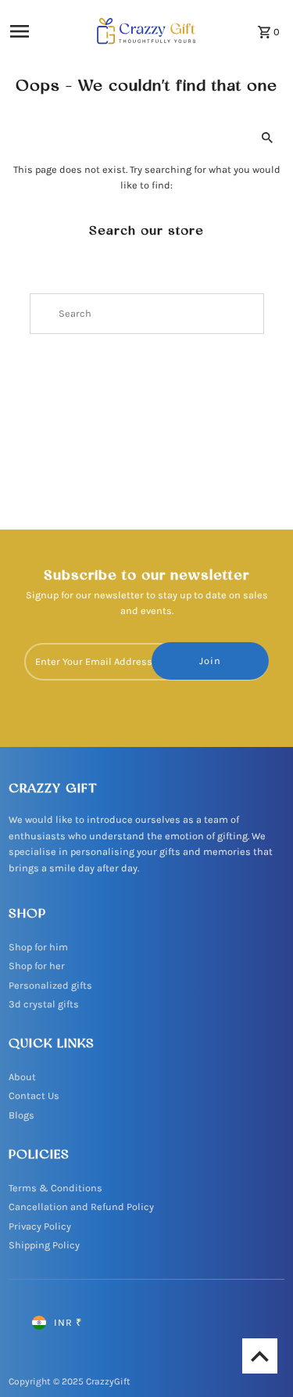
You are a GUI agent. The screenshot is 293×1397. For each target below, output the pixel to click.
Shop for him (38, 947)
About (22, 1077)
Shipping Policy (44, 1245)
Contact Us (34, 1095)
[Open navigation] (34, 31)
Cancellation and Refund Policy (81, 1206)
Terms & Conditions (55, 1188)
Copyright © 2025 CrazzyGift (69, 1381)
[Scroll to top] (259, 1356)
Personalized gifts (50, 985)
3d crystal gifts (44, 1004)
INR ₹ (68, 1322)
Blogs (21, 1115)
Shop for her (37, 965)
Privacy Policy (40, 1226)
